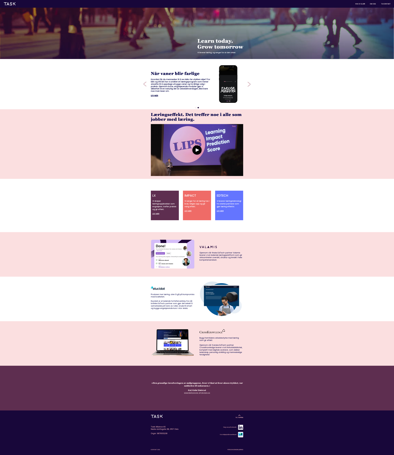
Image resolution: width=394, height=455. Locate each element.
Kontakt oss (155, 450)
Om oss (373, 4)
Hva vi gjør (360, 4)
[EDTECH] (229, 204)
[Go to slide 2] (229, 101)
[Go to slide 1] (227, 101)
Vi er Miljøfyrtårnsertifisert (228, 435)
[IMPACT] (197, 204)
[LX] (165, 205)
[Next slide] (248, 84)
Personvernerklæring (235, 450)
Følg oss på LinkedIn (230, 427)
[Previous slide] (145, 84)
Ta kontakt (386, 4)
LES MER (154, 95)
